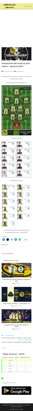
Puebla (10, 371)
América (10, 360)
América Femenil (6, 405)
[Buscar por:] (30, 6)
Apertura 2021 (20, 71)
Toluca (10, 366)
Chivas (10, 368)
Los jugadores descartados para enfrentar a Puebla (16, 325)
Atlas (10, 363)
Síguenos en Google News (16, 406)
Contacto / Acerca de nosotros (23, 405)
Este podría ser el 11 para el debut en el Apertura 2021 (16, 280)
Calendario (13, 405)
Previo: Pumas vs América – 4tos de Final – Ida (16, 303)
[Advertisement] (16, 26)
